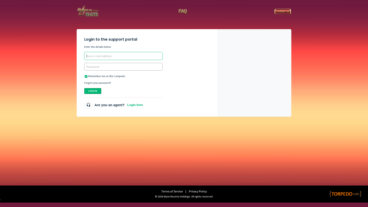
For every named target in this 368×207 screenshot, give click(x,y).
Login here (135, 105)
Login (92, 91)
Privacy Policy (198, 191)
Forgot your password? (97, 83)
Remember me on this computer (106, 76)
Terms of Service (172, 191)
